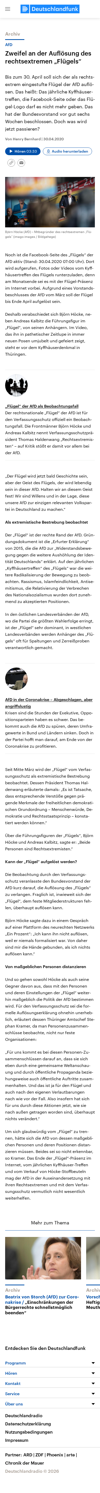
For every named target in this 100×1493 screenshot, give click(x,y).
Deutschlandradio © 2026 (32, 1471)
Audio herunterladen (70, 151)
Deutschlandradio (23, 1415)
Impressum (16, 1440)
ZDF (40, 1454)
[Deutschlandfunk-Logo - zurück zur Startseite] (50, 9)
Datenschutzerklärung (28, 1423)
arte (71, 1454)
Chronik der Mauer (24, 1462)
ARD (28, 1454)
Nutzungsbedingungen (29, 1431)
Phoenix (56, 1454)
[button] (7, 9)
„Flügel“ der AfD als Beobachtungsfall (41, 406)
